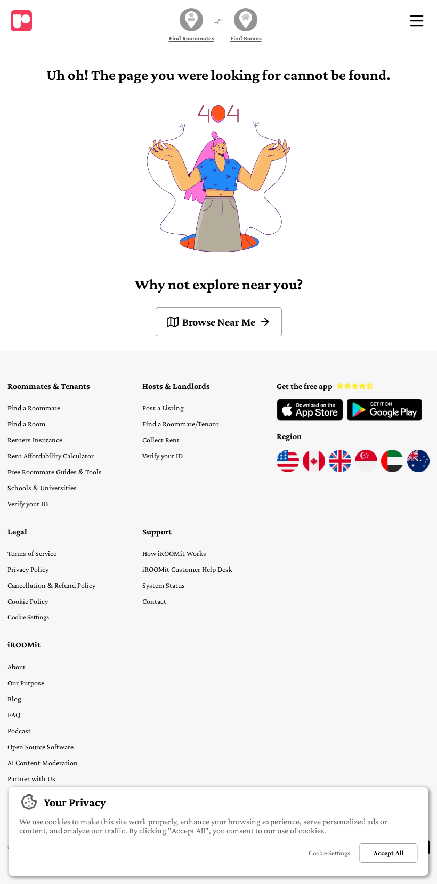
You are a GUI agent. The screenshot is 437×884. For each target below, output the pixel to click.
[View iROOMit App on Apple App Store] (310, 418)
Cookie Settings (28, 617)
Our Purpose (25, 682)
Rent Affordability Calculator (50, 455)
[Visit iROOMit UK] (340, 469)
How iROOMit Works (174, 553)
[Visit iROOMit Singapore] (366, 469)
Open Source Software (40, 746)
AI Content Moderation (42, 762)
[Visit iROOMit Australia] (418, 469)
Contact (154, 601)
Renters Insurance (34, 439)
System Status (163, 585)
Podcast (19, 730)
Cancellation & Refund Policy (51, 585)
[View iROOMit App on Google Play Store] (384, 418)
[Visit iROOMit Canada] (314, 469)
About (16, 666)
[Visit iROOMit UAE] (392, 469)
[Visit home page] (21, 20)
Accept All (389, 853)
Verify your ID (27, 503)
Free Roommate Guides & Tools (54, 471)
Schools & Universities (42, 487)
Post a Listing (163, 407)
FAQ (13, 714)
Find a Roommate (33, 407)
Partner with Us (31, 778)
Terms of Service (31, 553)
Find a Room (26, 423)
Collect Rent (161, 439)
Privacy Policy (27, 569)
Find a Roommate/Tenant (180, 423)
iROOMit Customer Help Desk (187, 569)
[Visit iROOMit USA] (288, 469)
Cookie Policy (27, 601)
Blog (14, 698)
